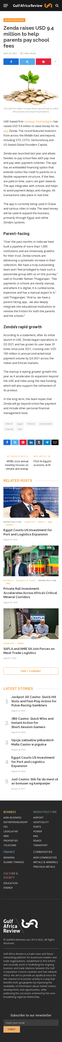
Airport (38, 817)
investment (45, 423)
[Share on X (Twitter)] (27, 61)
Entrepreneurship (14, 20)
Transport (40, 845)
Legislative (10, 831)
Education (10, 883)
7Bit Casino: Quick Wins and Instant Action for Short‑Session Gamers (32, 723)
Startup (9, 429)
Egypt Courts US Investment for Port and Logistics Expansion (33, 762)
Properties (10, 840)
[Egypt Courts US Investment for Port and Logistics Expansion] (31, 502)
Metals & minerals (45, 862)
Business (9, 812)
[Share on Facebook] (11, 61)
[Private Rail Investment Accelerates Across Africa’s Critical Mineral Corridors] (31, 561)
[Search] (57, 5)
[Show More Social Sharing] (55, 61)
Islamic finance (13, 862)
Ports (37, 826)
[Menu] (5, 5)
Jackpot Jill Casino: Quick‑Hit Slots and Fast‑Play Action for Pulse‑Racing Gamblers (33, 701)
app (5, 131)
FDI (5, 826)
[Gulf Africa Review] (32, 5)
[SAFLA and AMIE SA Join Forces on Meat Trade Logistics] (31, 623)
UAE (20, 429)
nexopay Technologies (38, 121)
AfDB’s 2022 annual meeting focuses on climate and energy (16, 465)
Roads (37, 840)
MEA (6, 836)
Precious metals (44, 866)
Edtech (9, 423)
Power (37, 831)
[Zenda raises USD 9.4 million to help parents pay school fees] (31, 87)
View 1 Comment (31, 671)
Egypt (20, 423)
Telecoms (9, 845)
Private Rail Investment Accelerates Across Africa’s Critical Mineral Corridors (30, 593)
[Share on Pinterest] (43, 61)
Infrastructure (45, 812)
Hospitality (41, 822)
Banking (8, 857)
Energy (8, 887)
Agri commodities (45, 857)
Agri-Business (12, 817)
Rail (35, 836)
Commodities (42, 852)
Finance (9, 852)
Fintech (31, 423)
